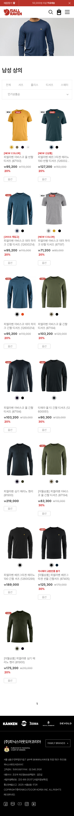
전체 (8, 85)
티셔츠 (49, 85)
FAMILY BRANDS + (58, 743)
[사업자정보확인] (40, 779)
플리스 (34, 85)
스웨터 (64, 85)
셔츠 (20, 85)
